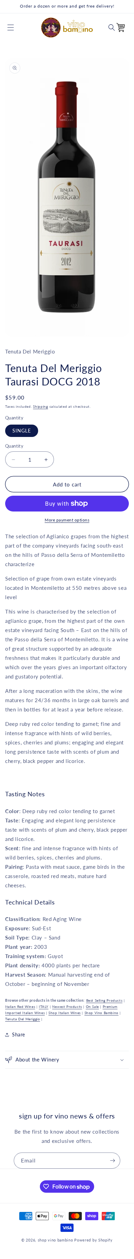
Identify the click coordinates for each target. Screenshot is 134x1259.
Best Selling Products (104, 1000)
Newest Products (67, 1006)
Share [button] (18, 1034)
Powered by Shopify (93, 1240)
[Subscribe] (112, 1161)
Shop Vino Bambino (102, 1013)
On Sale (92, 1006)
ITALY (43, 1006)
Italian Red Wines (20, 1006)
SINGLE (21, 431)
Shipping (40, 406)
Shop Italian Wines (64, 1013)
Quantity (14, 446)
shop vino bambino (55, 1240)
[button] (10, 27)
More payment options (67, 519)
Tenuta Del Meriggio (22, 1019)
